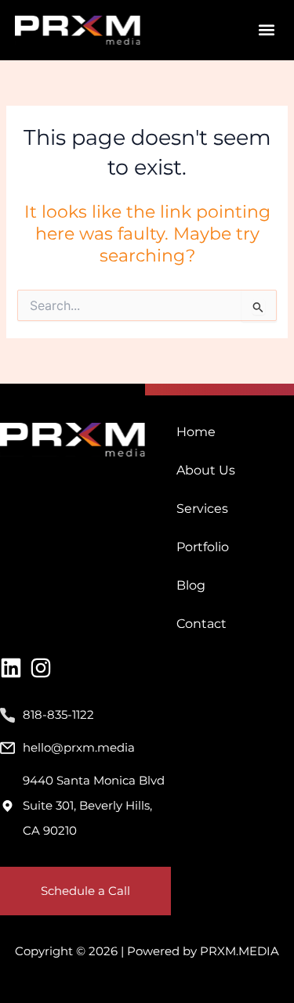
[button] (266, 30)
